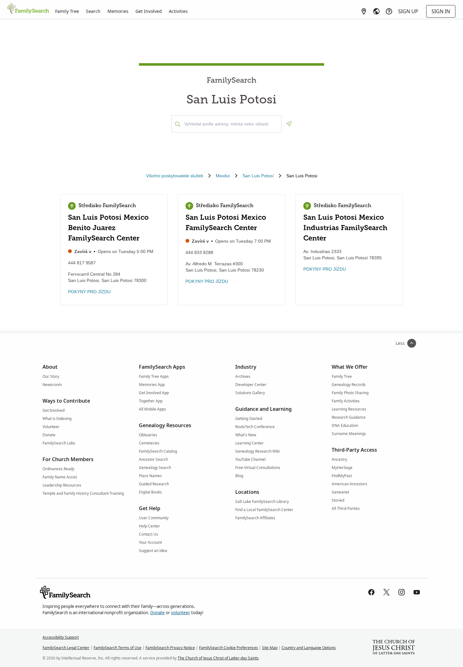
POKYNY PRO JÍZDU (89, 291)
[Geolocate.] (289, 123)
